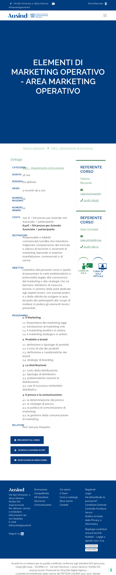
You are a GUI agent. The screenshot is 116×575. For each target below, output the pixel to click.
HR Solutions (41, 497)
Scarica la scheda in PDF (31, 450)
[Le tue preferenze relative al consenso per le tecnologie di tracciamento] (111, 570)
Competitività (41, 493)
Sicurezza (39, 501)
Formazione (40, 489)
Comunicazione (42, 505)
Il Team (64, 493)
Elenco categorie (34, 148)
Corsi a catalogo (69, 497)
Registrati (90, 489)
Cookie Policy (91, 550)
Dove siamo (66, 501)
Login (88, 493)
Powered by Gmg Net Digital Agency (66, 570)
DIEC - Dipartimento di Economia (72, 148)
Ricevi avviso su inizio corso (32, 460)
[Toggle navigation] (105, 15)
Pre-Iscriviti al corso (28, 440)
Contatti (64, 505)
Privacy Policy (91, 546)
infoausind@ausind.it (20, 525)
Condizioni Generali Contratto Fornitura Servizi (95, 509)
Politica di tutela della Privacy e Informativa (94, 520)
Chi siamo (65, 489)
